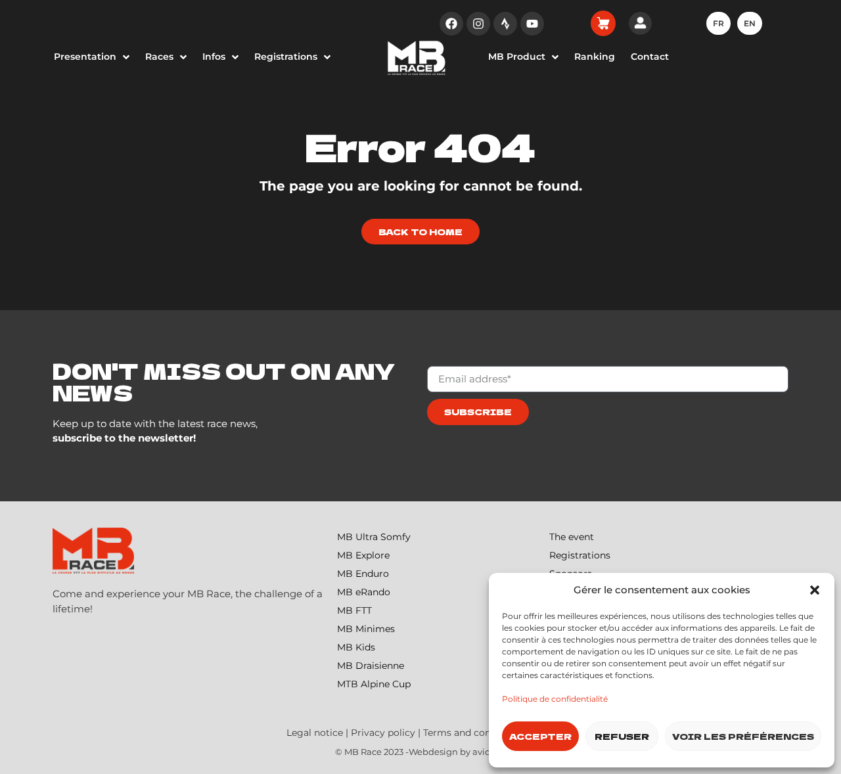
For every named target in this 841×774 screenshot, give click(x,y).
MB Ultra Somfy (374, 537)
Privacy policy (383, 733)
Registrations (579, 555)
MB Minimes (366, 629)
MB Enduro (363, 574)
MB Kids (356, 647)
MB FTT (354, 610)
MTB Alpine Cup (374, 684)
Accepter (540, 736)
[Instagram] (478, 23)
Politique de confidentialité (555, 699)
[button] (814, 590)
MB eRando (363, 592)
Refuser (622, 736)
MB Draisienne (370, 666)
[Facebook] (451, 23)
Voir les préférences (743, 736)
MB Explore (363, 555)
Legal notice (314, 733)
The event (571, 537)
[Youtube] (532, 23)
